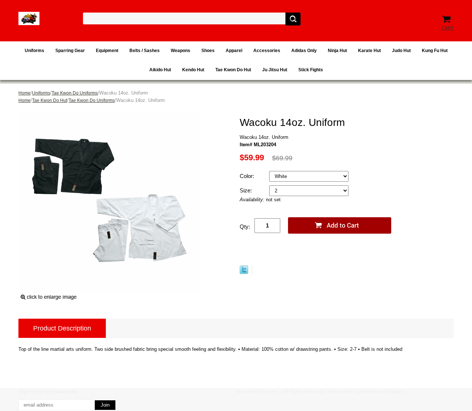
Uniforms (34, 50)
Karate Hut (369, 50)
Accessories (266, 50)
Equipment (107, 50)
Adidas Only (304, 50)
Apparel (234, 50)
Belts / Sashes (144, 50)
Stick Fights (310, 69)
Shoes (208, 50)
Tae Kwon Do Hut (233, 69)
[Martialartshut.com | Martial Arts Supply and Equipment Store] (28, 18)
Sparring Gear (70, 50)
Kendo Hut (193, 69)
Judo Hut (401, 50)
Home (24, 93)
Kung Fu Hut (435, 50)
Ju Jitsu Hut (274, 69)
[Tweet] (244, 270)
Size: (246, 190)
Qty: (245, 226)
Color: (248, 176)
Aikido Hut (160, 69)
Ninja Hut (337, 50)
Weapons (180, 50)
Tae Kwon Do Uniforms (75, 93)
